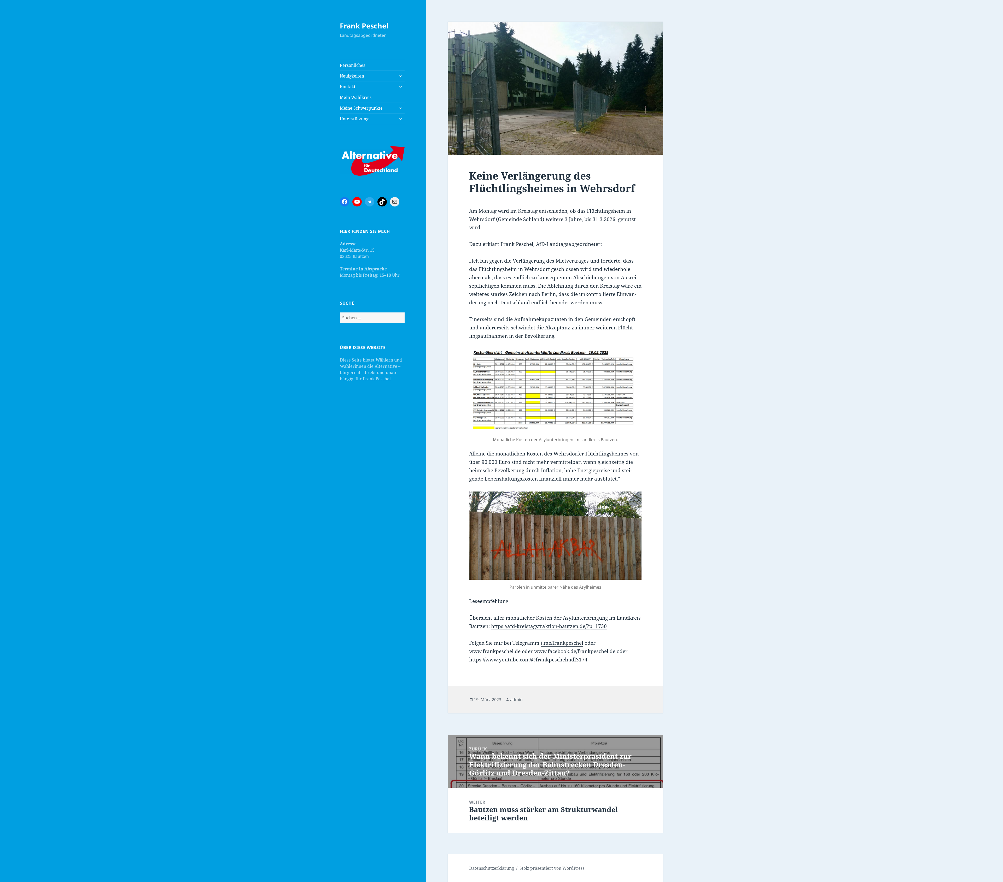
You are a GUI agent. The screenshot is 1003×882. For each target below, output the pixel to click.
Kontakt (347, 87)
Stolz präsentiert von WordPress (552, 868)
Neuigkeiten (352, 76)
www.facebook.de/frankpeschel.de (574, 651)
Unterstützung (354, 119)
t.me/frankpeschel (562, 643)
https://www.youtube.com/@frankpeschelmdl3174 (528, 659)
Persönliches (352, 65)
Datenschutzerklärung (491, 868)
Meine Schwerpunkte (361, 108)
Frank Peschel (364, 26)
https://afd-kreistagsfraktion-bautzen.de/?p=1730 (549, 626)
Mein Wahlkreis (355, 97)
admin (516, 699)
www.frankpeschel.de (495, 651)
